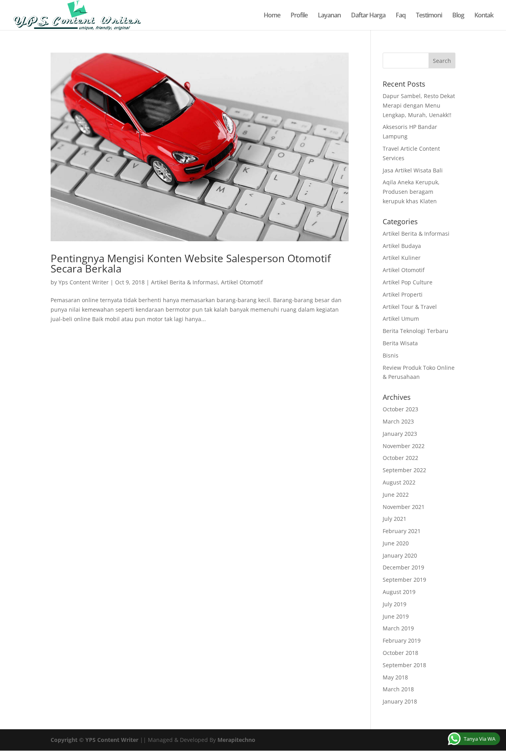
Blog (458, 15)
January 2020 (400, 555)
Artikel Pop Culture (407, 282)
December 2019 (403, 567)
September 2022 (404, 470)
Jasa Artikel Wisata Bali (413, 170)
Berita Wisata (400, 343)
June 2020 (396, 543)
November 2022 (404, 446)
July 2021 (394, 518)
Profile (299, 15)
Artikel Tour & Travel (410, 306)
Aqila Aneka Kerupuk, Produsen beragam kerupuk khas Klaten (411, 191)
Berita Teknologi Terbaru (415, 331)
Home (272, 15)
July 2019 (394, 604)
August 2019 (399, 592)
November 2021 (404, 507)
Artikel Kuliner (402, 257)
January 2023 (400, 433)
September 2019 (404, 579)
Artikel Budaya (402, 246)
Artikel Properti (403, 294)
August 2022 (399, 482)
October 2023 (400, 409)
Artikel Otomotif (242, 282)
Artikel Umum (401, 318)
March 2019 (398, 628)
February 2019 (402, 640)
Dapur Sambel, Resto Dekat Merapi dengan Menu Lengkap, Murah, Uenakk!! (419, 105)
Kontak (483, 15)
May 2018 (395, 677)
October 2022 (400, 458)
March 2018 (398, 689)
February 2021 (402, 531)
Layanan (329, 15)
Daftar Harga (368, 15)
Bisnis (390, 355)
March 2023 (398, 421)
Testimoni (429, 15)
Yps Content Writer (84, 282)
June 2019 (396, 616)
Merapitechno (236, 739)
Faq (401, 15)
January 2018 (400, 701)
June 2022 (396, 494)
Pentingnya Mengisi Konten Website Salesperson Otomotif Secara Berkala (191, 263)
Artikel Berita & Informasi (184, 282)
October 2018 (400, 652)
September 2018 (404, 665)
